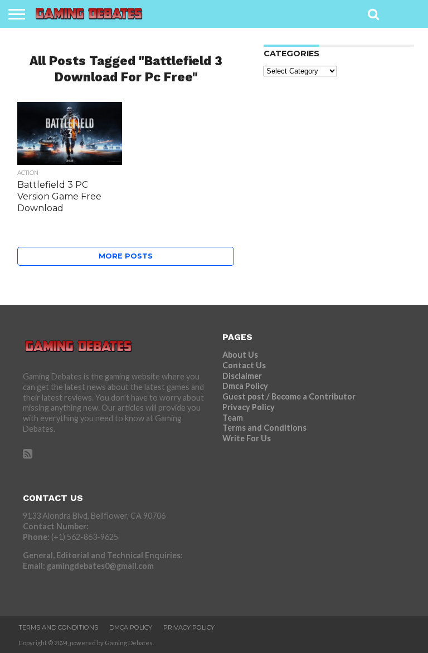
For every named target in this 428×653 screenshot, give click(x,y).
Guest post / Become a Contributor (289, 396)
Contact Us (244, 365)
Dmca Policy (245, 386)
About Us (240, 354)
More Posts (126, 256)
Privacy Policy (248, 407)
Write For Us (246, 438)
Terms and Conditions (264, 427)
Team (232, 417)
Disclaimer (242, 376)
